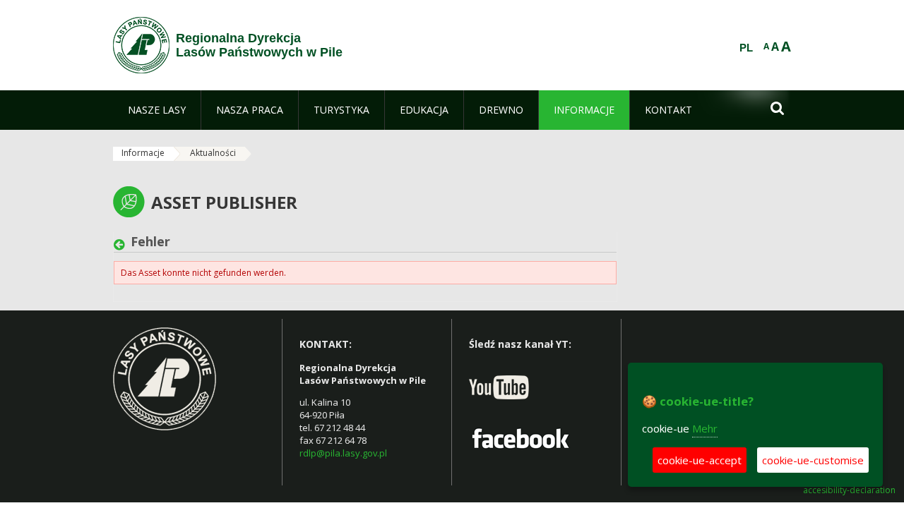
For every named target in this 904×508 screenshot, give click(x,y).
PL (746, 48)
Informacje (143, 153)
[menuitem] (157, 110)
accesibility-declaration (849, 490)
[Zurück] (122, 245)
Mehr (705, 428)
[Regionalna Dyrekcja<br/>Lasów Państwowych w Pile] (141, 45)
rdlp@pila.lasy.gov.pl (343, 453)
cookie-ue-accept (700, 460)
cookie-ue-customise (813, 460)
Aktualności (213, 153)
